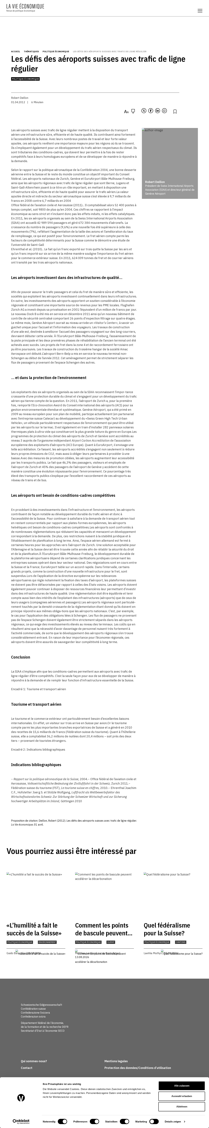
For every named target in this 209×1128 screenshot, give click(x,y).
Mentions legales (116, 1061)
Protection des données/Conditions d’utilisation (137, 1068)
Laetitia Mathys (153, 953)
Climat (110, 942)
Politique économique (56, 51)
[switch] (94, 1121)
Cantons (180, 942)
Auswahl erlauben (181, 1096)
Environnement (47, 942)
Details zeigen (173, 1121)
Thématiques (31, 51)
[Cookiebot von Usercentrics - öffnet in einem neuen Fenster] (21, 1121)
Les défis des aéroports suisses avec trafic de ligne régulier (110, 51)
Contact (26, 1068)
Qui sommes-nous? (34, 1061)
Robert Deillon (19, 97)
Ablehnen (181, 1106)
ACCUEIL (15, 51)
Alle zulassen (181, 1085)
